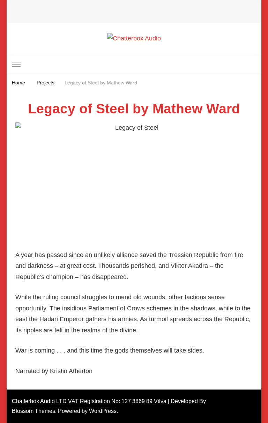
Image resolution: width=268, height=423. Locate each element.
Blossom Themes (33, 411)
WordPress (103, 411)
